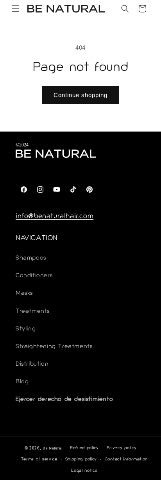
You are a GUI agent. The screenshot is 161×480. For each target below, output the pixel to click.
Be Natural (52, 448)
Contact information (126, 459)
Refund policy (84, 448)
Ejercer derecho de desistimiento (64, 399)
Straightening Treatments (54, 347)
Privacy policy (122, 448)
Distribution (32, 364)
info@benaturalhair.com (54, 216)
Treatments (33, 311)
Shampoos (31, 258)
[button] (15, 8)
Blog (22, 382)
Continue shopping (80, 95)
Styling (26, 329)
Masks (24, 293)
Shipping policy (81, 459)
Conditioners (34, 276)
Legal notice (84, 471)
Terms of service (39, 459)
